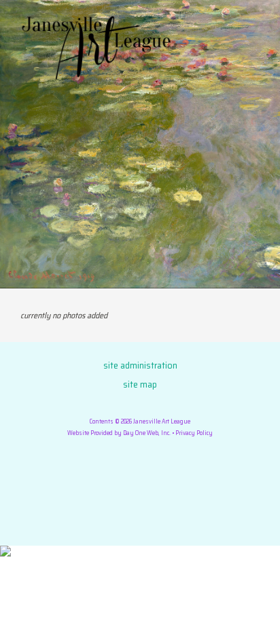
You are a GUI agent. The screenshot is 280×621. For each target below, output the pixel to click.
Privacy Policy (194, 433)
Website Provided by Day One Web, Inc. (119, 433)
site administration (140, 365)
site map (140, 384)
